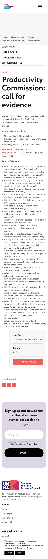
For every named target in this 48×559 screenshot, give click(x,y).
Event (4, 72)
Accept (9, 553)
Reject (20, 553)
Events (31, 37)
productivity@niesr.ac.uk (13, 152)
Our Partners (11, 58)
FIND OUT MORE (27, 361)
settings (29, 548)
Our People (10, 52)
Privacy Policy (32, 444)
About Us (8, 47)
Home (4, 37)
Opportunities (12, 63)
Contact (5, 536)
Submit (24, 452)
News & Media (17, 37)
